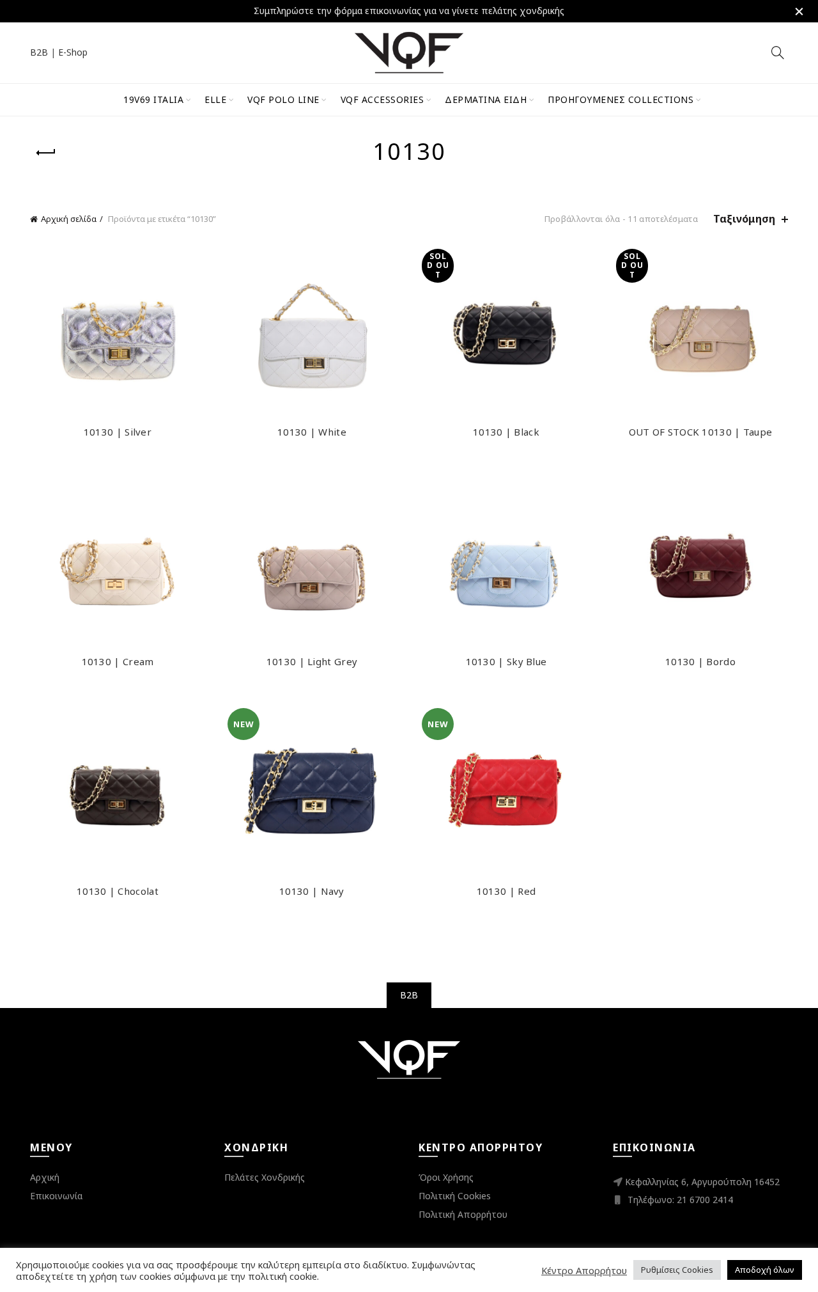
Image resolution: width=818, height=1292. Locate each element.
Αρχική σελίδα (68, 219)
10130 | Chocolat (117, 891)
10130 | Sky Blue (506, 661)
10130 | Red (506, 891)
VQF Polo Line (283, 99)
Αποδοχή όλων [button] (764, 1269)
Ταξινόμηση (744, 219)
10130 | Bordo (700, 661)
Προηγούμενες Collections (620, 99)
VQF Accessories (382, 99)
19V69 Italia (153, 99)
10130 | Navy (311, 891)
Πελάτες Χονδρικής (264, 1177)
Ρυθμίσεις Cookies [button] (677, 1269)
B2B (39, 52)
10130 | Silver (117, 431)
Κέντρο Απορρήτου (584, 1270)
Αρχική (44, 1177)
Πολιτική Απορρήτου (463, 1214)
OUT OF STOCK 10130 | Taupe (701, 431)
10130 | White (311, 431)
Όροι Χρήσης (446, 1177)
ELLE (215, 99)
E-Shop (73, 52)
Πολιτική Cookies (455, 1196)
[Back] (46, 153)
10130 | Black (506, 431)
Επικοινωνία (56, 1196)
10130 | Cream (118, 661)
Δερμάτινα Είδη (486, 99)
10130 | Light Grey (311, 661)
